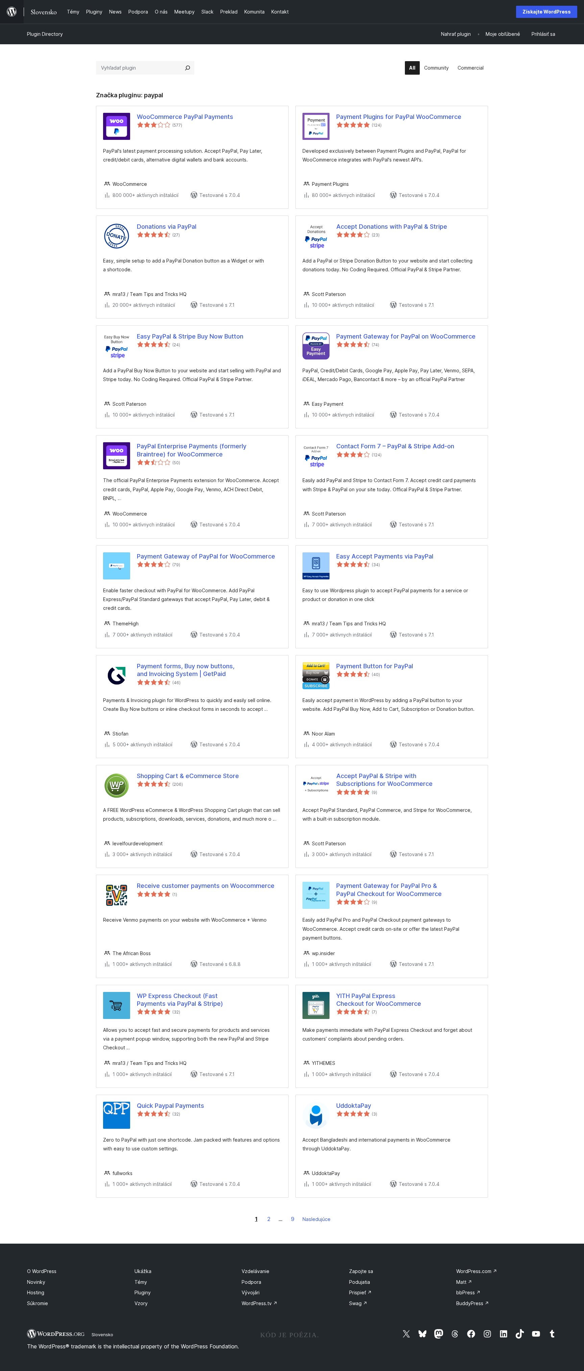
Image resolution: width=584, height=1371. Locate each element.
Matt (464, 1282)
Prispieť (360, 1292)
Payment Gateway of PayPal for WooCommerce (206, 556)
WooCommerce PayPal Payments (185, 116)
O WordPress (41, 1271)
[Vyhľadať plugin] (187, 68)
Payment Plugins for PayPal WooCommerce (398, 116)
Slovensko (102, 1334)
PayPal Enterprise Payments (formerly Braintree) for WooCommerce (191, 450)
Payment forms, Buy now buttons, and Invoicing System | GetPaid (186, 670)
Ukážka (143, 1271)
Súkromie (37, 1303)
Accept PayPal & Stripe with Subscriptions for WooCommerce (384, 779)
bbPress (468, 1292)
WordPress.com (476, 1271)
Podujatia (359, 1282)
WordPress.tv (259, 1303)
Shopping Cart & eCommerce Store (188, 775)
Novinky (36, 1282)
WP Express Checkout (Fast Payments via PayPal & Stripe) (180, 999)
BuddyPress (472, 1303)
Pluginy (143, 1292)
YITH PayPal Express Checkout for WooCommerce (378, 999)
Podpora (251, 1282)
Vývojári (251, 1292)
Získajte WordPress (546, 12)
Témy (141, 1282)
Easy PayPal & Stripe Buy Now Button (190, 336)
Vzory (141, 1303)
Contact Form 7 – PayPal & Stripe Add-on (395, 446)
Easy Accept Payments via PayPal (384, 556)
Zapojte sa (361, 1271)
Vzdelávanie (255, 1271)
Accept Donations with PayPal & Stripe (391, 226)
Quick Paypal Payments (170, 1105)
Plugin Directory (45, 34)
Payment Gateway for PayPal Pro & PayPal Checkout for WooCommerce (389, 889)
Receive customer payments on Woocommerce (205, 885)
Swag (358, 1303)
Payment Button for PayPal (374, 666)
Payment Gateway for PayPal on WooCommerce (406, 336)
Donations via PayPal (166, 226)
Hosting (35, 1292)
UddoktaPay (353, 1105)
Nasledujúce (316, 1219)
